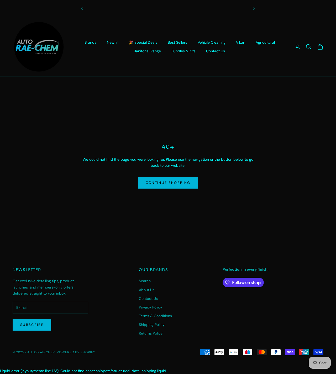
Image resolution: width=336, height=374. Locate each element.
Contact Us (215, 51)
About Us (146, 289)
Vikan (240, 42)
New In (112, 42)
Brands (90, 42)
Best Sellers (177, 42)
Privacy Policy (150, 307)
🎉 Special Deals (143, 42)
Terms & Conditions (155, 316)
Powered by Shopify (76, 352)
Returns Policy (151, 333)
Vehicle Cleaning (211, 42)
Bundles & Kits (183, 51)
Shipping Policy (152, 324)
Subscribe (32, 324)
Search (145, 281)
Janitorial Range (147, 51)
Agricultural (265, 42)
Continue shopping (168, 182)
